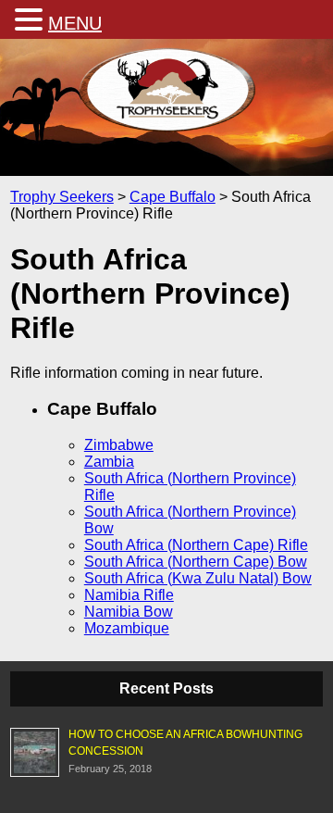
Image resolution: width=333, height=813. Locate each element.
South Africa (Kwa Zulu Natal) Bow (198, 578)
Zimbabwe (119, 445)
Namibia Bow (128, 611)
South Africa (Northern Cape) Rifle (196, 545)
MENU (75, 23)
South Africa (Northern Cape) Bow (195, 561)
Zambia (109, 461)
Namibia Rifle (129, 595)
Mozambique (126, 628)
